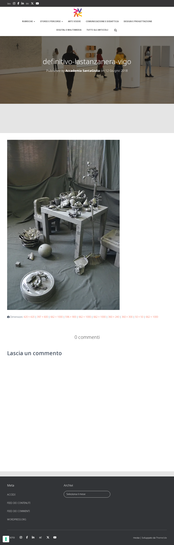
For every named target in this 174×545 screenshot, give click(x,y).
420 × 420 (29, 316)
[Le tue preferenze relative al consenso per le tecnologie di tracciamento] (6, 539)
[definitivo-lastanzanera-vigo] (63, 224)
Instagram (14, 4)
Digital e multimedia (68, 29)
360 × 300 (127, 316)
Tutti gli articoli (97, 29)
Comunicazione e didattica (102, 21)
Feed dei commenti (18, 511)
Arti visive (74, 21)
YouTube (37, 4)
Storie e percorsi (50, 21)
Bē (27, 3)
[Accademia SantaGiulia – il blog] (87, 13)
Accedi (11, 494)
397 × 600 (42, 316)
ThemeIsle (161, 537)
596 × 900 (70, 316)
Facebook (18, 4)
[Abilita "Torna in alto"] (167, 538)
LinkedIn (22, 4)
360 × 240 (113, 316)
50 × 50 (139, 316)
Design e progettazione (138, 21)
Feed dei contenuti (18, 503)
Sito (9, 3)
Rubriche (27, 21)
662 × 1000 (56, 316)
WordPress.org (16, 519)
